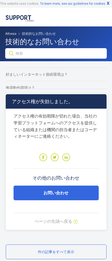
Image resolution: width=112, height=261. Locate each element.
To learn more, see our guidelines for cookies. (73, 3)
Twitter (55, 157)
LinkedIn (66, 157)
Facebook (43, 157)
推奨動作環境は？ (20, 88)
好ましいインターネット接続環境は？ (37, 74)
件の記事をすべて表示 (56, 252)
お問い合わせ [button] (56, 192)
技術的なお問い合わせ (39, 34)
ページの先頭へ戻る (53, 221)
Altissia (10, 34)
